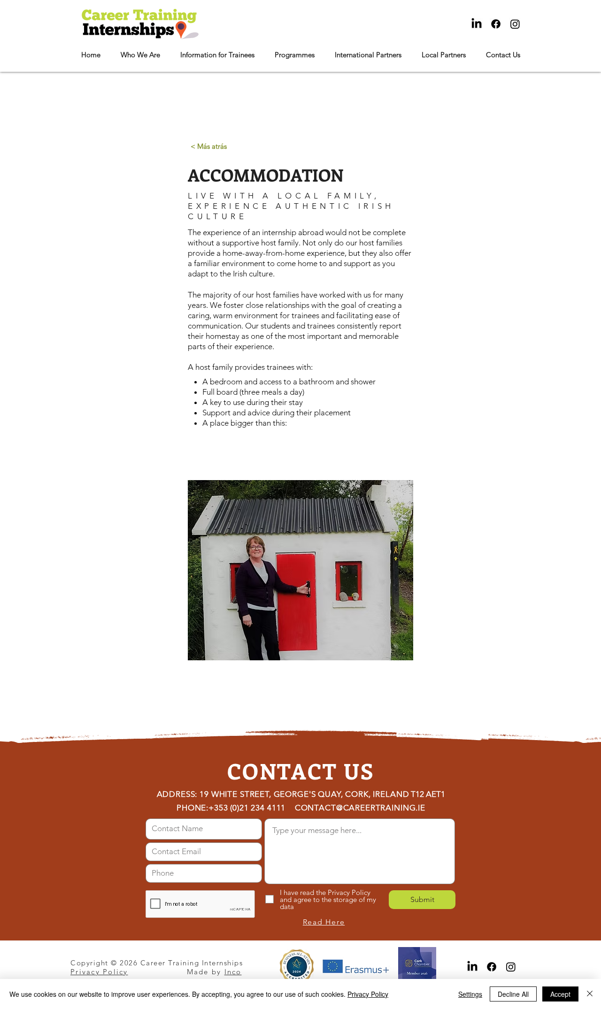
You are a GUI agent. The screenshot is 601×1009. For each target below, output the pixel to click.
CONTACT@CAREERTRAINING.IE (360, 807)
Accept (560, 994)
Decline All (513, 994)
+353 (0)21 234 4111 (246, 807)
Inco (233, 971)
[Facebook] (496, 24)
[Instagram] (515, 24)
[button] (140, 54)
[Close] (589, 993)
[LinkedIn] (476, 24)
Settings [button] (470, 994)
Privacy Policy (367, 994)
